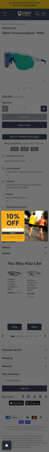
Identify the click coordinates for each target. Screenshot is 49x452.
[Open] (6, 445)
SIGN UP (13, 233)
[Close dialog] (46, 212)
